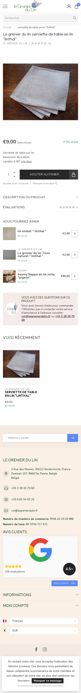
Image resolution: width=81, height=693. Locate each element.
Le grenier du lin (15, 43)
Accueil (7, 27)
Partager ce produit (44, 183)
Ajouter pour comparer (16, 183)
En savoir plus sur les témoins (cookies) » (41, 685)
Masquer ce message (47, 681)
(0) (49, 43)
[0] (76, 6)
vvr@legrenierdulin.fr (36, 316)
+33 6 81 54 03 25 (22, 499)
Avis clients (61, 583)
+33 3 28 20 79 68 (22, 488)
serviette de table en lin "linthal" (36, 27)
